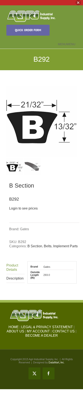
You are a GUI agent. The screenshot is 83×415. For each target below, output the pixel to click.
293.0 (46, 275)
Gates (46, 266)
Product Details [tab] (12, 267)
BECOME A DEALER (41, 335)
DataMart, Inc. (56, 362)
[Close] (78, 2)
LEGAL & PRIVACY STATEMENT (47, 327)
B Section (34, 246)
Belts (48, 246)
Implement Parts (65, 246)
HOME (14, 327)
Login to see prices (23, 208)
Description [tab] (15, 278)
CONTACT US (63, 331)
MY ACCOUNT (38, 331)
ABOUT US (15, 331)
